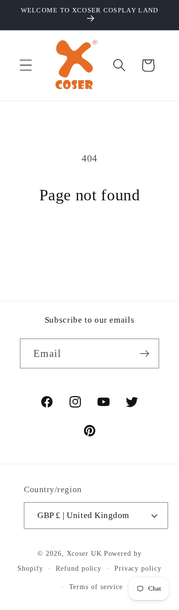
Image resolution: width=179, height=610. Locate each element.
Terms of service (96, 587)
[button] (25, 65)
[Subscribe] (144, 354)
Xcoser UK (84, 553)
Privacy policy (138, 568)
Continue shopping (89, 240)
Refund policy (78, 568)
